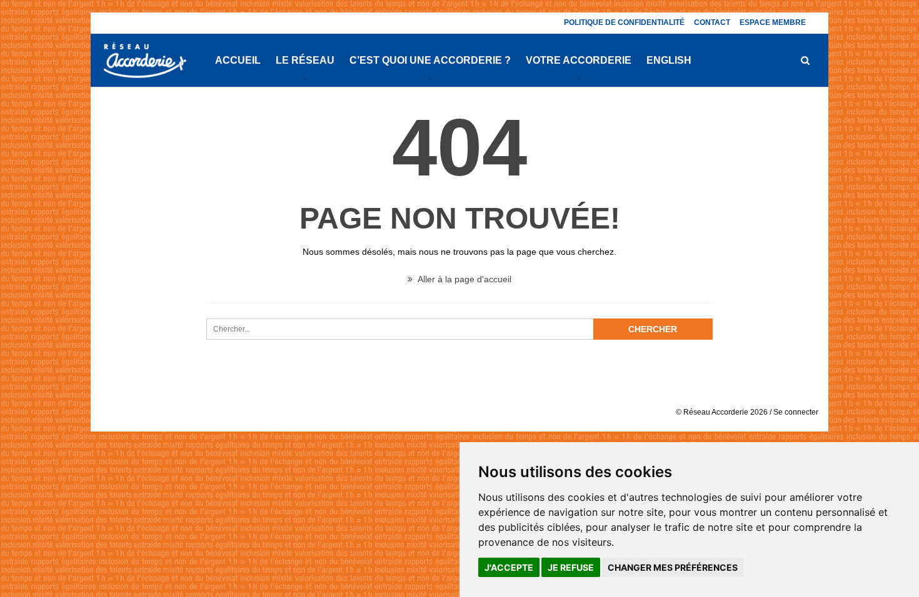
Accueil (238, 60)
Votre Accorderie (578, 60)
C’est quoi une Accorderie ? (430, 60)
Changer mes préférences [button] (673, 567)
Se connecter (795, 412)
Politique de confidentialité (624, 22)
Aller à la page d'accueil (463, 279)
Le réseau (305, 60)
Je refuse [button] (571, 567)
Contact (712, 22)
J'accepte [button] (509, 567)
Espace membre (773, 22)
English (668, 60)
